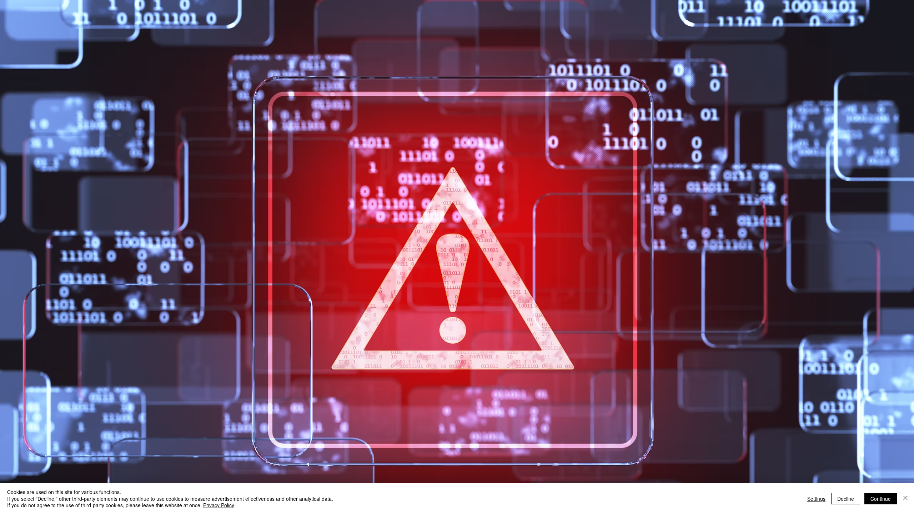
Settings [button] (816, 498)
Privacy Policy (218, 505)
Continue (880, 498)
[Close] (905, 498)
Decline (845, 498)
